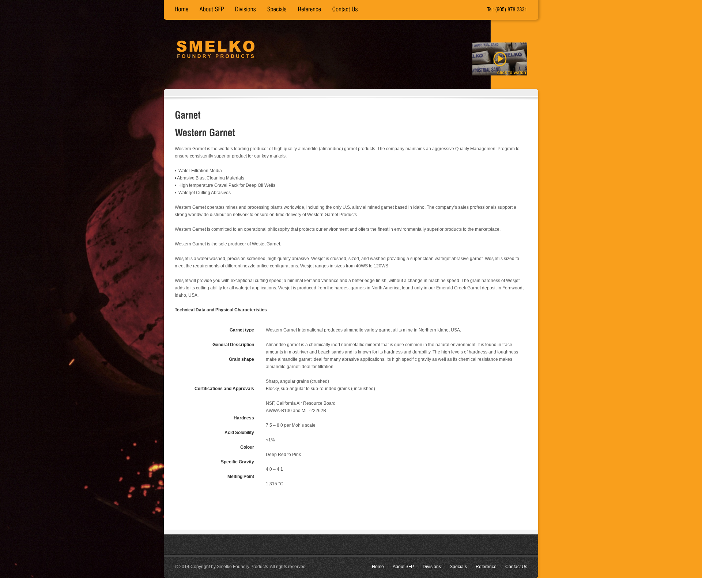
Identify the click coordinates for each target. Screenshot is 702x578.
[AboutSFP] (212, 10)
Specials (458, 566)
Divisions (432, 566)
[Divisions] (245, 10)
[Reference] (309, 10)
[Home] (182, 10)
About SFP (403, 566)
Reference (486, 566)
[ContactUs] (345, 10)
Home (378, 566)
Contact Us (516, 566)
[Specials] (277, 10)
